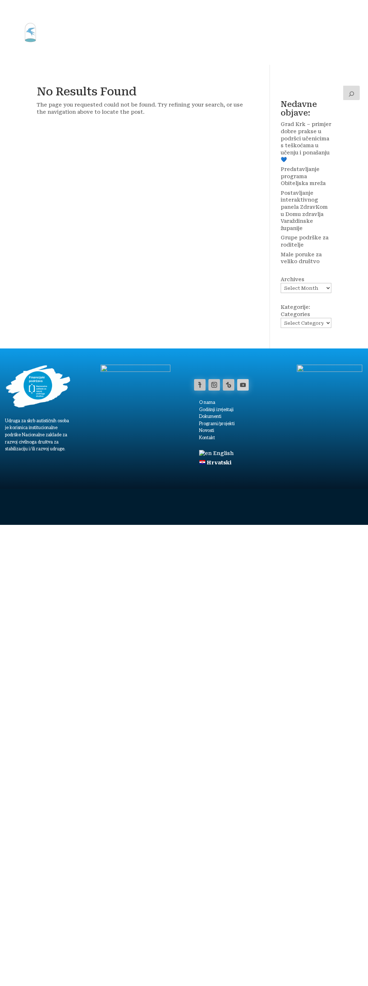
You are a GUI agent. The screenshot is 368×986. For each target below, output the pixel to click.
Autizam (162, 15)
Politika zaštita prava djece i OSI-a (289, 967)
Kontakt (310, 15)
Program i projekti (111, 15)
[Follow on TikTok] (228, 385)
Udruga (62, 15)
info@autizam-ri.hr (320, 958)
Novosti (253, 15)
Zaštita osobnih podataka (231, 967)
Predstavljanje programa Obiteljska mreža (303, 176)
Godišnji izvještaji (216, 410)
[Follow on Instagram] (214, 385)
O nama (281, 15)
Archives (292, 279)
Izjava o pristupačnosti (185, 967)
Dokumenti (210, 416)
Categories (295, 314)
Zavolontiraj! (69, 43)
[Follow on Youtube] (243, 385)
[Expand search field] (351, 93)
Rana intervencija (211, 15)
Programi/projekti (217, 424)
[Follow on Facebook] (200, 385)
